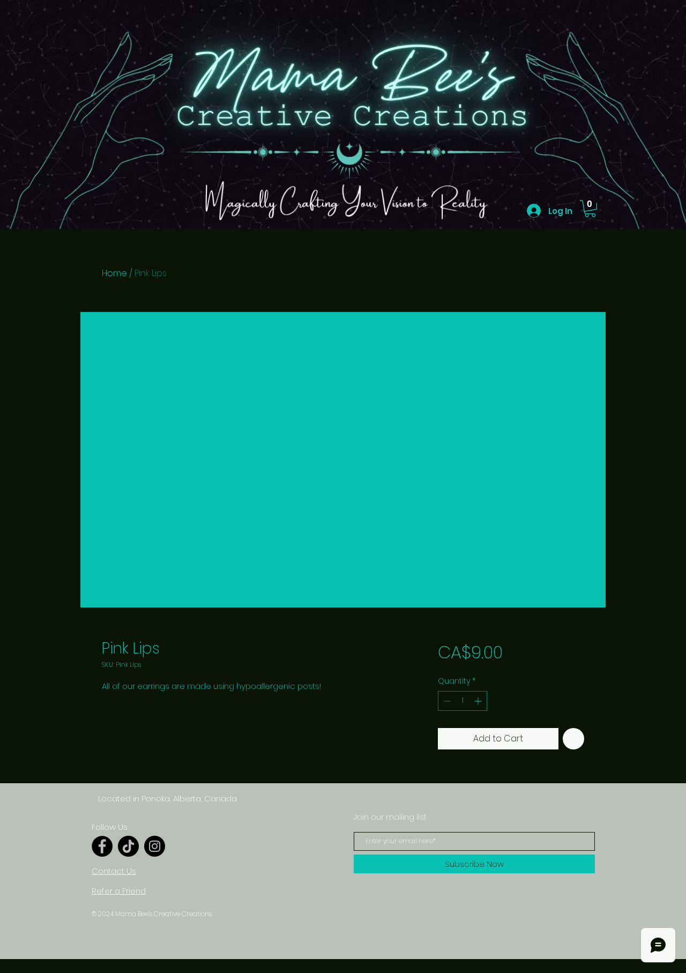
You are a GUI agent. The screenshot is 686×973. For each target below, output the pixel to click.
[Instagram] (154, 846)
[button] (590, 208)
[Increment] (479, 701)
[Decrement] (446, 701)
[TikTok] (128, 846)
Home (114, 273)
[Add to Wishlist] (573, 738)
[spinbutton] (462, 701)
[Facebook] (102, 846)
